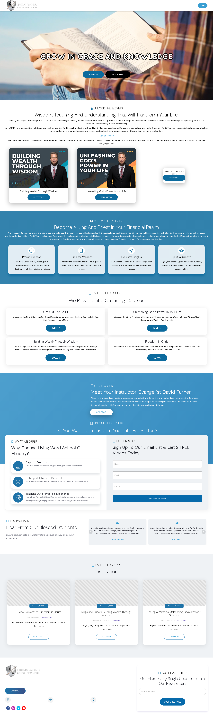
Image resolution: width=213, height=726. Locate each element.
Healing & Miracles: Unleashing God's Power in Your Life (174, 613)
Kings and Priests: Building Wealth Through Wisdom (106, 613)
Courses (150, 5)
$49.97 (56, 328)
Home (129, 5)
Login (202, 5)
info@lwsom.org (105, 700)
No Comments (47, 617)
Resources (176, 5)
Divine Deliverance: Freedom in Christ (39, 612)
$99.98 (56, 357)
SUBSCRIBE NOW (172, 701)
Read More (38, 636)
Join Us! (15, 690)
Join (139, 5)
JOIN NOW (93, 74)
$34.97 (157, 328)
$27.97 (157, 357)
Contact (190, 5)
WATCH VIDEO (117, 74)
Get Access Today (157, 498)
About (162, 5)
